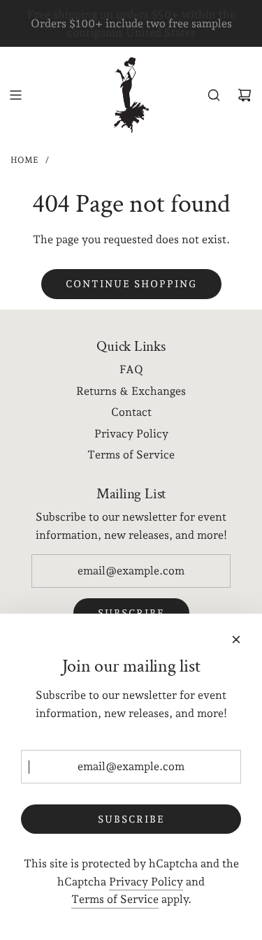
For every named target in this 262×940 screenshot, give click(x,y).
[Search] (213, 95)
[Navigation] (15, 95)
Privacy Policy (146, 881)
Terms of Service (115, 899)
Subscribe (131, 819)
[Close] (236, 639)
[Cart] (244, 95)
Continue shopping (131, 283)
